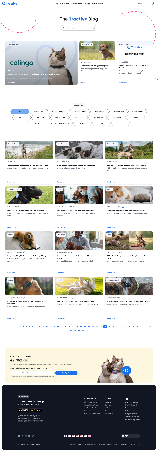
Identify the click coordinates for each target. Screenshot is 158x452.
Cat (101, 123)
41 (75, 331)
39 (150, 326)
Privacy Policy (50, 376)
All (20, 112)
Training (82, 123)
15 (54, 326)
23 (85, 326)
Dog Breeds (99, 112)
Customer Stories (79, 112)
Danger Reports (131, 414)
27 (101, 326)
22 (81, 326)
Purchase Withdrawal (92, 414)
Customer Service (91, 408)
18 (65, 326)
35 (133, 326)
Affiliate (108, 408)
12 (43, 326)
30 (113, 326)
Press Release (98, 117)
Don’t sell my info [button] (135, 444)
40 (71, 331)
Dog (120, 123)
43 (83, 331)
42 (79, 331)
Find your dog (119, 112)
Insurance (40, 117)
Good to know (137, 112)
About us (108, 402)
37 (141, 326)
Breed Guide (38, 112)
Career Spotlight (58, 112)
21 (77, 326)
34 (129, 326)
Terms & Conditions (90, 444)
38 (145, 326)
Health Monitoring (132, 405)
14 (50, 326)
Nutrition (78, 117)
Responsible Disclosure (105, 444)
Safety (135, 117)
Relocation (117, 117)
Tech (37, 123)
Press (107, 411)
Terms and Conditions (39, 376)
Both (53, 368)
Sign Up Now (66, 373)
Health (21, 117)
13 (47, 326)
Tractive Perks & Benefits (59, 123)
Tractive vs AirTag (132, 417)
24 (89, 326)
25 (93, 326)
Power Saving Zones (132, 420)
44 (87, 331)
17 (61, 326)
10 (36, 326)
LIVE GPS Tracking (131, 402)
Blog (56, 4)
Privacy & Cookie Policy (120, 444)
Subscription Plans (91, 405)
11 (39, 326)
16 (58, 326)
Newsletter (109, 414)
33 (125, 326)
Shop (140, 4)
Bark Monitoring (131, 408)
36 (137, 326)
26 (97, 326)
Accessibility (72, 444)
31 (117, 326)
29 (109, 326)
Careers (108, 405)
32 (121, 326)
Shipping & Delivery (91, 402)
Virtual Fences (130, 411)
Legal (79, 444)
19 (69, 326)
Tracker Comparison (92, 411)
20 (73, 326)
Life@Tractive (60, 117)
